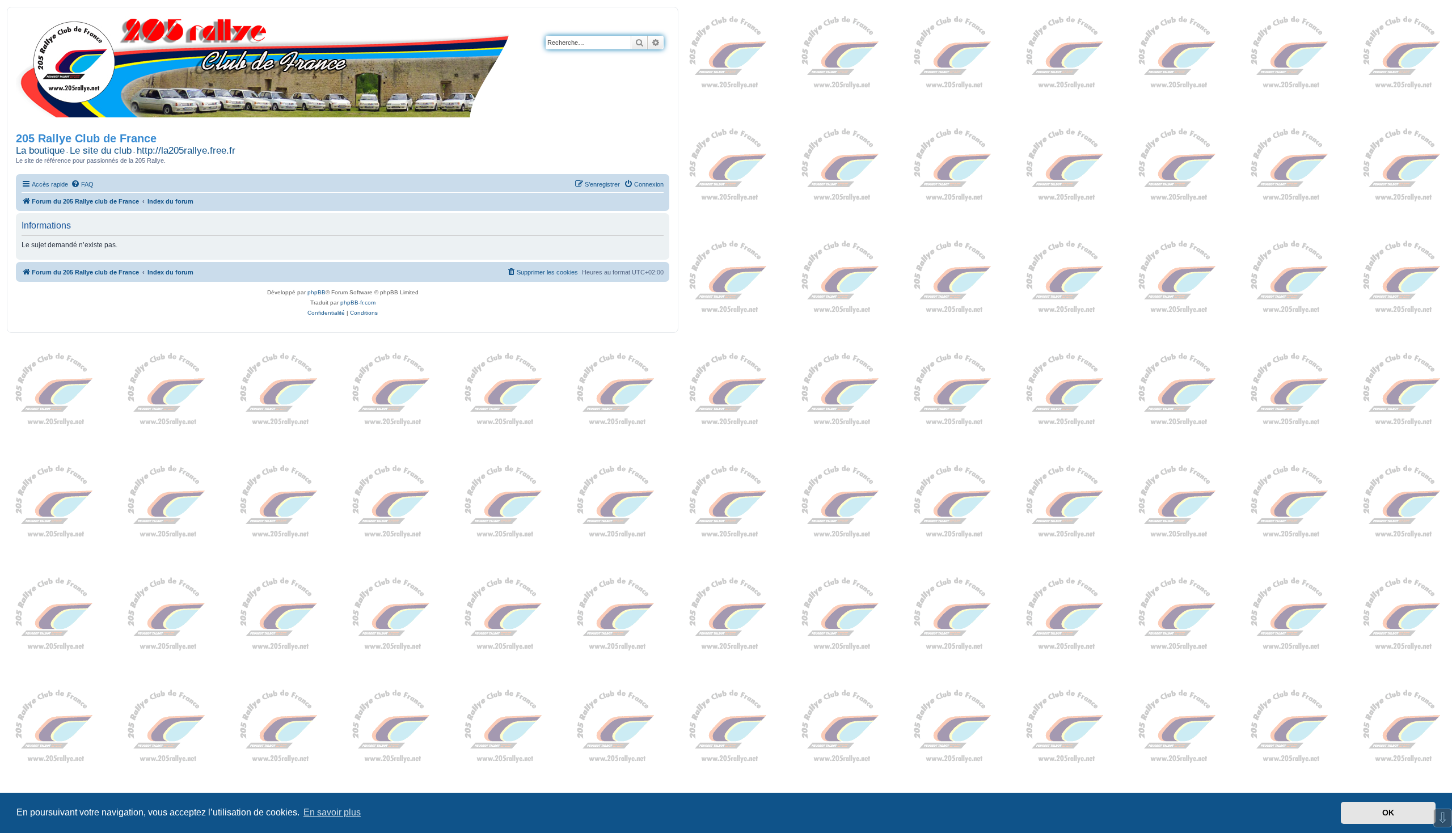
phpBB (316, 292)
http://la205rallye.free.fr (186, 150)
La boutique (40, 150)
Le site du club (101, 150)
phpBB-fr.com (357, 302)
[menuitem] (82, 184)
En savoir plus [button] (332, 812)
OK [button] (1388, 812)
